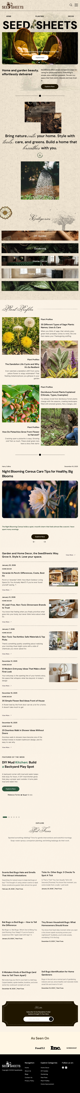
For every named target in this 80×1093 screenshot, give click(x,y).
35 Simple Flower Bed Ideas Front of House (23, 700)
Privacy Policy (29, 1081)
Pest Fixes (19, 889)
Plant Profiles (33, 359)
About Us (28, 1071)
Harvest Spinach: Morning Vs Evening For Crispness (39, 471)
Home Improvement (47, 1084)
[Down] (40, 155)
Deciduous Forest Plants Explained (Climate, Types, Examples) (58, 393)
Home (27, 1068)
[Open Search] (70, 5)
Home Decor (7, 569)
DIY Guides (44, 1071)
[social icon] (63, 1068)
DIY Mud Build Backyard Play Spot (19, 764)
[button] (22, 58)
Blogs (26, 1074)
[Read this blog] (63, 576)
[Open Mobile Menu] (76, 5)
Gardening (44, 1074)
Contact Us (28, 1077)
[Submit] (51, 1019)
